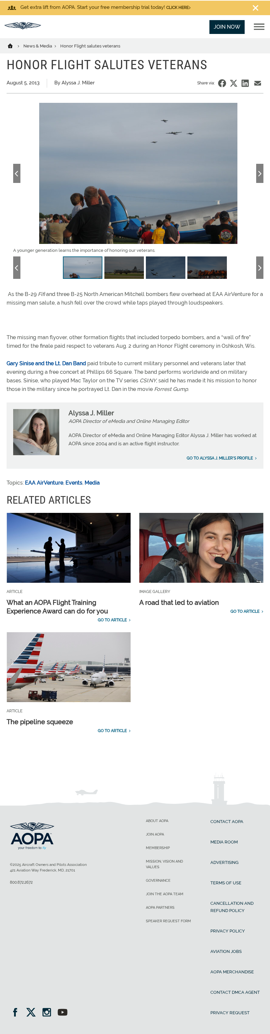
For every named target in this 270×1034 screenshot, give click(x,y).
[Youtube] (62, 1013)
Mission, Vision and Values (164, 864)
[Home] (14, 45)
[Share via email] (258, 83)
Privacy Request (230, 1012)
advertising (224, 862)
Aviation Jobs (226, 951)
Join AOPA (155, 834)
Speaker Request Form (168, 921)
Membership (158, 848)
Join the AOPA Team (164, 894)
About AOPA (157, 821)
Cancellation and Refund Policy (232, 907)
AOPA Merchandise (232, 971)
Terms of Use (225, 882)
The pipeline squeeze (40, 722)
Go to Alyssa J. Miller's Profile (220, 458)
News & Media (38, 46)
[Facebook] (17, 1013)
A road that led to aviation (179, 602)
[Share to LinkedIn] (245, 83)
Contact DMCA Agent (235, 992)
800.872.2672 (21, 882)
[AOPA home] (22, 27)
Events (74, 483)
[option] (138, 178)
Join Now (227, 27)
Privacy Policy (227, 931)
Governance (158, 880)
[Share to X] (234, 83)
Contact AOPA (226, 821)
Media (92, 483)
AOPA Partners (160, 907)
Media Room (224, 842)
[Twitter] (33, 1013)
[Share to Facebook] (222, 83)
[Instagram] (48, 1013)
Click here (177, 7)
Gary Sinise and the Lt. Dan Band (47, 363)
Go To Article (112, 620)
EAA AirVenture (44, 483)
